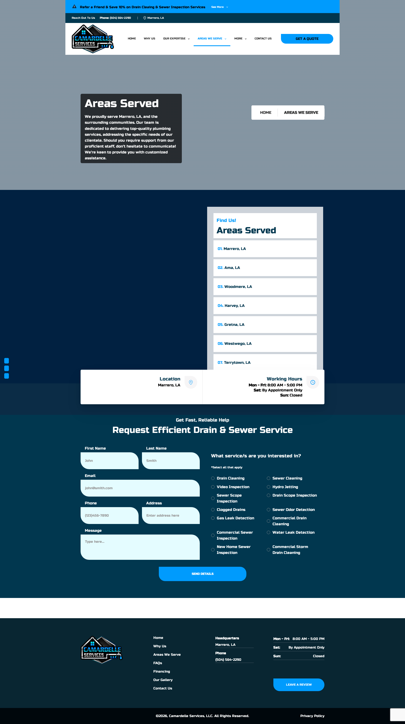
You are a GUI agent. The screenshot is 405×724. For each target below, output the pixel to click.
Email (90, 475)
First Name (95, 448)
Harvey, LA (231, 305)
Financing (161, 671)
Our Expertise (174, 38)
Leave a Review (299, 684)
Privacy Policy (312, 716)
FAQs (157, 663)
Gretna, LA (231, 324)
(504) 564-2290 (120, 18)
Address (154, 503)
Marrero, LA (232, 248)
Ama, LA (229, 267)
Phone (91, 503)
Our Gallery (163, 680)
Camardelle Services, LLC (190, 716)
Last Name (156, 448)
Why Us (149, 38)
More (238, 38)
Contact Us (263, 38)
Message (93, 530)
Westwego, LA (235, 343)
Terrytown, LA (234, 362)
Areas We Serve (210, 38)
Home (132, 38)
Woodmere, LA (235, 286)
